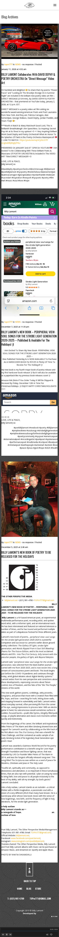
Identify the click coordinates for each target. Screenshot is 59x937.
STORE (38, 888)
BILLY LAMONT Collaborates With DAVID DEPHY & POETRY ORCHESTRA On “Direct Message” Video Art (28, 78)
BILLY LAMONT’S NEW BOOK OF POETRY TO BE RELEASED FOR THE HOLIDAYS (26, 554)
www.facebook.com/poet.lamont (25, 838)
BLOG (28, 888)
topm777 (8, 64)
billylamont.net (11, 600)
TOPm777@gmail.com (44, 600)
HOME (19, 888)
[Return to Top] (29, 869)
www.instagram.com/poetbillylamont (27, 841)
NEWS (18, 64)
